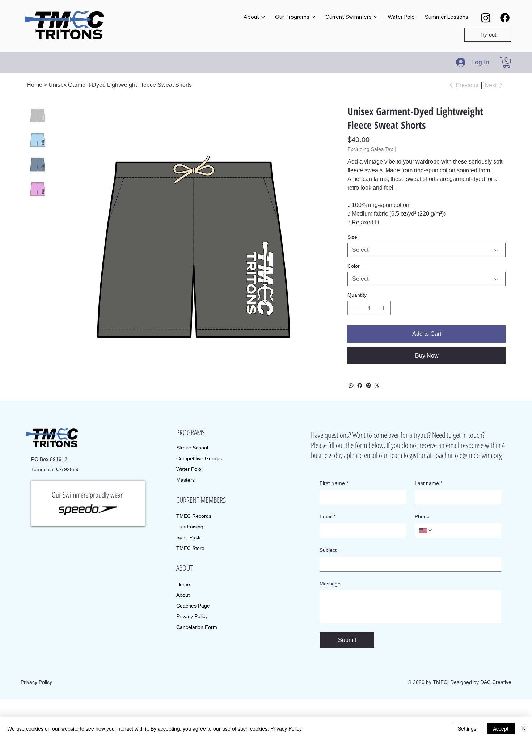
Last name (428, 483)
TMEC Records (193, 516)
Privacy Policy (192, 616)
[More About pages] (263, 17)
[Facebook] (505, 18)
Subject (328, 550)
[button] (506, 62)
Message (330, 584)
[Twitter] (377, 385)
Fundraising (189, 526)
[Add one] (383, 308)
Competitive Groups (199, 458)
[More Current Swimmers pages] (375, 17)
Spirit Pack (188, 537)
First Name (334, 483)
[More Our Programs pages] (313, 17)
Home (183, 584)
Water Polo (188, 469)
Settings (467, 728)
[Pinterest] (368, 385)
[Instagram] (486, 18)
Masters (185, 480)
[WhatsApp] (351, 385)
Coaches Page (193, 606)
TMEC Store (190, 548)
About (183, 595)
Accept (500, 728)
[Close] (523, 728)
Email (327, 516)
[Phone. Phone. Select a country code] (426, 530)
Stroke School (192, 448)
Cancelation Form (196, 627)
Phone (422, 516)
